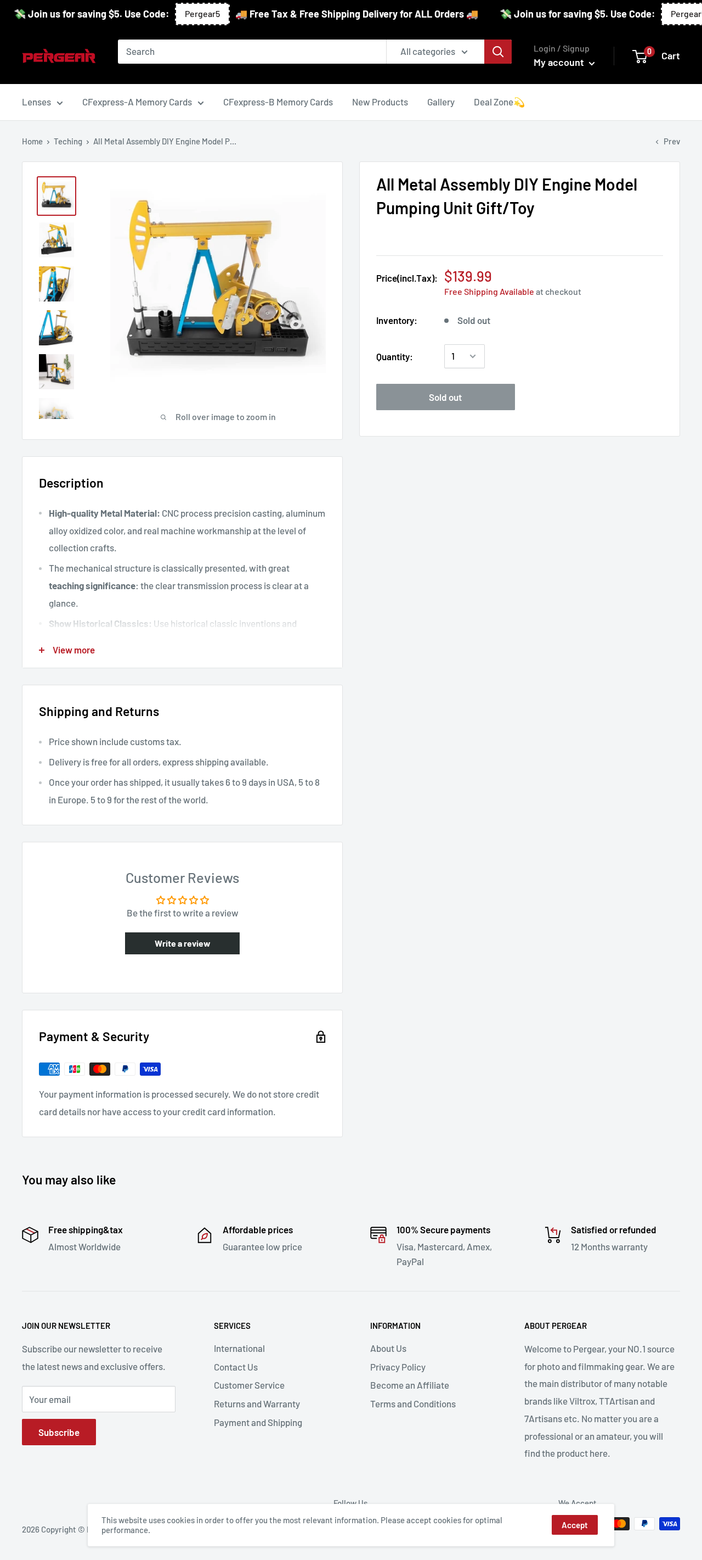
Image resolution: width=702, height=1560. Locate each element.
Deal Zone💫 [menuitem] (499, 101)
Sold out (445, 397)
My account (560, 62)
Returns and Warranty (257, 1403)
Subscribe (59, 1432)
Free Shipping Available (489, 291)
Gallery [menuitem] (441, 101)
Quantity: (394, 355)
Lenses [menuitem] (36, 101)
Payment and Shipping (258, 1422)
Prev (672, 141)
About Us (388, 1348)
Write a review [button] (183, 943)
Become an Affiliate (409, 1384)
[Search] (498, 52)
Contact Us (236, 1366)
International (239, 1348)
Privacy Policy (398, 1366)
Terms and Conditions (413, 1403)
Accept (575, 1525)
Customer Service (249, 1384)
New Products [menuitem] (380, 101)
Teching (68, 141)
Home (32, 141)
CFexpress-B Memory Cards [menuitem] (278, 101)
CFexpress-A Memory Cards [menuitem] (137, 101)
